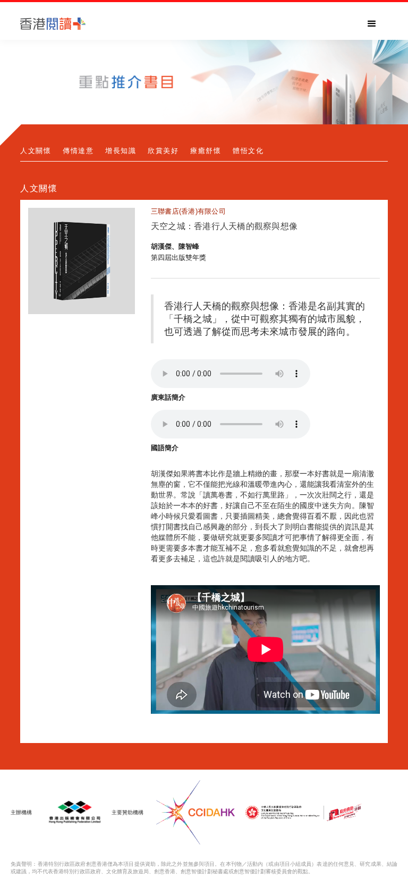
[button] (372, 24)
